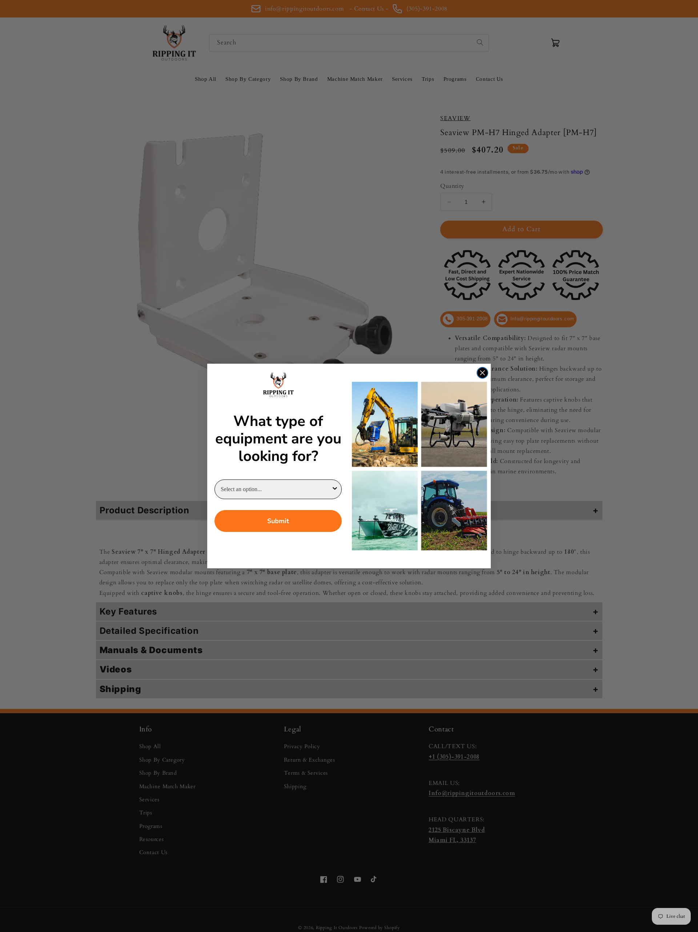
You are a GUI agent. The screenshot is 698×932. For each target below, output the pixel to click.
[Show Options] (334, 489)
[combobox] (276, 489)
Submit (278, 521)
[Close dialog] (482, 372)
